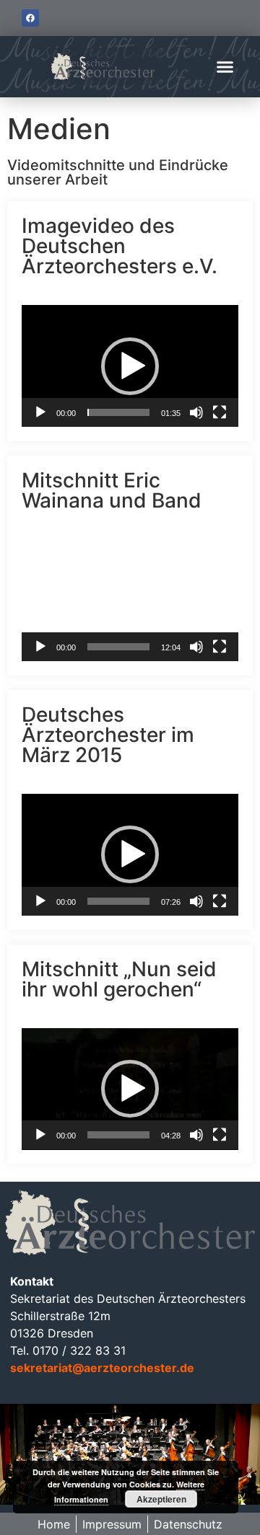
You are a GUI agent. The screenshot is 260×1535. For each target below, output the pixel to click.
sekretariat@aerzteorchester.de (102, 1368)
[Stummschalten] (196, 412)
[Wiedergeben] (40, 412)
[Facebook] (30, 18)
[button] (225, 67)
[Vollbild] (219, 412)
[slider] (118, 412)
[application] (130, 366)
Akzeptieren (161, 1498)
